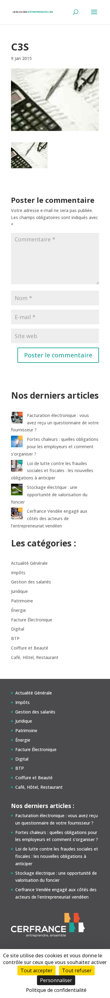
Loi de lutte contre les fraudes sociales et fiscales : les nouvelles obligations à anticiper (52, 470)
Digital (17, 629)
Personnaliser (56, 980)
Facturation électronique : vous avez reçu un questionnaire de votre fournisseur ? (55, 422)
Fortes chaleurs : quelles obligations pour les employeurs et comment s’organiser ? (54, 446)
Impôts (18, 572)
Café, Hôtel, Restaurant (34, 657)
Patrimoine (22, 601)
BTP (15, 638)
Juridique (19, 591)
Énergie (18, 610)
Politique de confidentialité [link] (56, 990)
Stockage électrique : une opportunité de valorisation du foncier (49, 494)
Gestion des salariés (31, 582)
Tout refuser (77, 970)
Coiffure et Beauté (29, 648)
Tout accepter (36, 970)
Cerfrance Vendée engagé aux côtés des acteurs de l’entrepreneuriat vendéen (49, 518)
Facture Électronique (31, 620)
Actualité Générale (29, 563)
